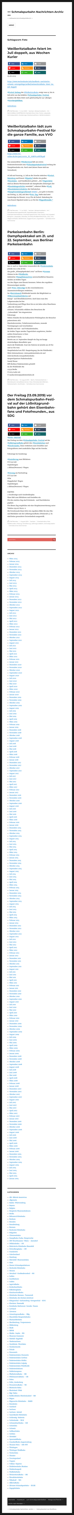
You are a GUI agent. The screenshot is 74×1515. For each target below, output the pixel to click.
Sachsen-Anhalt (15, 1412)
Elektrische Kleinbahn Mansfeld (21, 1246)
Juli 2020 (12, 678)
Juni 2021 (12, 648)
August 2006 (14, 1132)
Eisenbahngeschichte (17, 186)
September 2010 (15, 999)
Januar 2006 (14, 1151)
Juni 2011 (12, 975)
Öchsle (11, 1350)
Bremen (12, 1227)
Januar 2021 (13, 662)
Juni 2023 (13, 583)
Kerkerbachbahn (15, 1287)
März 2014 (13, 885)
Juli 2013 (12, 907)
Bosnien (12, 1222)
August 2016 (14, 806)
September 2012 (15, 934)
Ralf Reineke (14, 111)
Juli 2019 (12, 711)
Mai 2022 (12, 618)
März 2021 (13, 656)
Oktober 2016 (14, 801)
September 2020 (15, 673)
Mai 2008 (12, 1075)
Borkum (12, 1219)
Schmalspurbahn (12, 115)
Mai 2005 (12, 1173)
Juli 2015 (12, 841)
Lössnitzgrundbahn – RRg (19, 1314)
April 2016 (13, 817)
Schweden (13, 1426)
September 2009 (15, 1032)
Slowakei (12, 1437)
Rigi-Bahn (13, 1393)
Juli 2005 (12, 1168)
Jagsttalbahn (14, 1284)
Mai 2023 (12, 586)
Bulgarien (13, 1233)
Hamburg (13, 1257)
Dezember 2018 (15, 730)
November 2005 (15, 1157)
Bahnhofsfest (11, 113)
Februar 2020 (14, 692)
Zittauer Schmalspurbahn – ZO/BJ (22, 1485)
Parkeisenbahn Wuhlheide (19, 1366)
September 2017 (15, 771)
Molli (11, 1328)
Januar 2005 (14, 1179)
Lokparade (47, 113)
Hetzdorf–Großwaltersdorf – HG (21, 1273)
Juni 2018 (12, 746)
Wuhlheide (21, 384)
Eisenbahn (40, 212)
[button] (14, 63)
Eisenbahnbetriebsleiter (18, 189)
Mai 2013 (12, 912)
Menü (11, 25)
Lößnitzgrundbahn (16, 443)
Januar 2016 (13, 825)
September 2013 (15, 901)
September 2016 (15, 803)
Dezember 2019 (15, 697)
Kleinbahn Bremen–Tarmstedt (21, 1295)
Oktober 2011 (14, 964)
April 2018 (13, 752)
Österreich (13, 1352)
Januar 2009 (14, 1053)
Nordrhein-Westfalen (17, 1344)
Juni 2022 (13, 616)
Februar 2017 (14, 790)
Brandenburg (14, 1224)
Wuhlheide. (23, 274)
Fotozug (12, 473)
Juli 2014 (12, 874)
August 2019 (14, 708)
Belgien (12, 1208)
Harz (11, 1263)
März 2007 (13, 1113)
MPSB (11, 1330)
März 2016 (13, 820)
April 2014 (13, 882)
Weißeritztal (27, 162)
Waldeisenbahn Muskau (18, 1466)
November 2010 (15, 994)
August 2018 (14, 741)
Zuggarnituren (31, 218)
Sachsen (31, 111)
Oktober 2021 (14, 637)
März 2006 (13, 1146)
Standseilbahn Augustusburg (20, 1442)
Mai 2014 (12, 879)
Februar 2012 (14, 953)
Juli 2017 (12, 776)
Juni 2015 (12, 844)
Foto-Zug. (34, 194)
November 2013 (15, 896)
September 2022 (15, 608)
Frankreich (13, 1252)
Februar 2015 (14, 855)
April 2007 (13, 1111)
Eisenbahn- (13, 181)
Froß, (50, 186)
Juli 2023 (12, 580)
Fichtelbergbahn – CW (18, 1249)
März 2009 (13, 1048)
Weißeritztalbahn (44, 115)
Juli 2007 (12, 1102)
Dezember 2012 (15, 926)
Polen (11, 1379)
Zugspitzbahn (14, 1488)
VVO (52, 216)
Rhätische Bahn (15, 1388)
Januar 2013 (13, 923)
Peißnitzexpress (15, 1371)
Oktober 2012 (14, 931)
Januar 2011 (13, 988)
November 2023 (15, 569)
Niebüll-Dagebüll (16, 1339)
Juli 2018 (12, 743)
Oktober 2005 (14, 1159)
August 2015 (14, 839)
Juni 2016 (12, 811)
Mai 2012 (12, 945)
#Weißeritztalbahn (31, 92)
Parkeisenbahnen (41, 380)
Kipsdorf (29, 178)
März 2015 (13, 852)
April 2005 (13, 1176)
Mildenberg (13, 1325)
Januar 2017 (13, 792)
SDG (48, 216)
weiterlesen (11, 106)
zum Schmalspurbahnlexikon (36, 1500)
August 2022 (14, 610)
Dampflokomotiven (24, 277)
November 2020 (15, 667)
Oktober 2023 (14, 572)
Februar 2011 (14, 985)
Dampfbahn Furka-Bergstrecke (21, 1238)
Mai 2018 (12, 749)
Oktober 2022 (14, 605)
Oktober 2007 (14, 1094)
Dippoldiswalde (32, 212)
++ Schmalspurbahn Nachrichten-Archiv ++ (21, 1509)
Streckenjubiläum (33, 115)
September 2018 (15, 738)
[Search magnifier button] (54, 539)
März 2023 (13, 591)
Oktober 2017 (14, 768)
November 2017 (15, 765)
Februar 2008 (14, 1083)
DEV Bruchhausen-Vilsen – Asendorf (23, 1241)
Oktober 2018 (14, 735)
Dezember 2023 (15, 567)
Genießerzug (13, 459)
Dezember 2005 (15, 1154)
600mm (47, 271)
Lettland (12, 1309)
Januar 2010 (13, 1021)
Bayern (12, 1205)
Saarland (12, 1407)
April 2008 (13, 1078)
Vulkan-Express (15, 1464)
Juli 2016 (12, 809)
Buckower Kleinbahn (17, 1230)
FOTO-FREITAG (15, 438)
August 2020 (14, 676)
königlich (10, 216)
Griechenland (14, 1254)
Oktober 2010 (14, 996)
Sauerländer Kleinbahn (18, 1415)
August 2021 (14, 643)
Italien (11, 1282)
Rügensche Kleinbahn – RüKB (20, 1401)
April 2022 (13, 621)
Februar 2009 (14, 1051)
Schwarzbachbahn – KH (18, 1423)
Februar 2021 (14, 659)
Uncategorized (15, 1458)
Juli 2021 (12, 646)
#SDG (34, 192)
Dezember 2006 (15, 1121)
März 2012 (13, 950)
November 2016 (15, 798)
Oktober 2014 (14, 866)
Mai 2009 (13, 1043)
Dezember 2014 (15, 860)
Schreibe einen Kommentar (35, 384)
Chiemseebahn (15, 1235)
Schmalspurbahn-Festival (34, 440)
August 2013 (14, 904)
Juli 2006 (12, 1135)
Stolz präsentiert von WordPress (46, 1509)
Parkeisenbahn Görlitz (17, 1360)
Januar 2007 (13, 1119)
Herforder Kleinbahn (17, 1268)
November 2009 (15, 1026)
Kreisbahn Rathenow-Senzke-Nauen (23, 1306)
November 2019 (15, 700)
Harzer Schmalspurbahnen (19, 1265)
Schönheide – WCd (16, 1420)
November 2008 (15, 1059)
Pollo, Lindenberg (16, 1382)
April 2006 (13, 1143)
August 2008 (14, 1067)
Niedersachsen (15, 1341)
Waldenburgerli (15, 1469)
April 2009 (13, 1045)
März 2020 (13, 689)
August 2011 (13, 969)
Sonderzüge (23, 115)
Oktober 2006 (14, 1127)
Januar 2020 (14, 695)
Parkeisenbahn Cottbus (18, 1358)
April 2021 (13, 654)
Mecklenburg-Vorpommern (20, 1322)
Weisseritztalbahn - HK (42, 111)
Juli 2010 (12, 1005)
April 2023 (13, 589)
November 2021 (15, 635)
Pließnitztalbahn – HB (17, 1374)
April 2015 (13, 850)
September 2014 (15, 869)
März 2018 (13, 754)
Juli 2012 (12, 939)
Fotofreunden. (14, 446)
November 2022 (15, 602)
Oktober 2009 (14, 1029)
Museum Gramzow (16, 1336)
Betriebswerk (16, 293)
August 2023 (14, 578)
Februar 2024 (14, 561)
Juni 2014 (12, 877)
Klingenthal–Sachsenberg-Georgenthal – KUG (27, 1301)
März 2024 (13, 559)
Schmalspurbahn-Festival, (39, 95)
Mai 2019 (12, 716)
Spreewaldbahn (15, 1439)
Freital (41, 113)
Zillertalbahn (14, 1483)
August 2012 (14, 937)
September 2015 (15, 836)
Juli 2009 (12, 1037)
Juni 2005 (13, 1170)
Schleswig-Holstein (16, 1417)
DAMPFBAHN (20, 113)
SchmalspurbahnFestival (37, 165)
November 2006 (15, 1124)
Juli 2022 (12, 613)
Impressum (21, 1500)
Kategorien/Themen (54, 1500)
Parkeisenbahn (47, 266)
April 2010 (13, 1013)
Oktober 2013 (14, 898)
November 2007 (15, 1092)
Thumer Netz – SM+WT (18, 1445)
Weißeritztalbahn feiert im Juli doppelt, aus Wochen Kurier (29, 53)
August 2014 (14, 871)
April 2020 (13, 686)
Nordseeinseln (14, 1347)
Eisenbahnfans (30, 113)
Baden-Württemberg (17, 1203)
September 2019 (15, 705)
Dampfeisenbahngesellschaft (20, 192)
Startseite (11, 1500)
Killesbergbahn (15, 1290)
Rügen (11, 1398)
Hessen (12, 1271)
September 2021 (15, 640)
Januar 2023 (13, 597)
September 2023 (15, 575)
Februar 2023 (14, 594)
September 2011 (15, 966)
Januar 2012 (13, 956)
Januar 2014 (13, 890)
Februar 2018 (14, 757)
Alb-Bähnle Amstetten (18, 1197)
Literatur (12, 1311)
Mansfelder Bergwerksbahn (19, 1317)
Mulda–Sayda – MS (16, 1333)
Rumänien (13, 1404)
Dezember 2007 (15, 1089)
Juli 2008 (12, 1070)
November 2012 (15, 928)
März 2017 (13, 787)
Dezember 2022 (15, 599)
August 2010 (14, 1002)
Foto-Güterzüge (19, 288)
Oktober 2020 (14, 670)
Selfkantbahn (14, 1431)
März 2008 (13, 1081)
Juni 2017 (12, 779)
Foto (37, 113)
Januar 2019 (13, 727)
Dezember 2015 (15, 828)
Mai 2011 (12, 977)
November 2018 (15, 733)
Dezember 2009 (15, 1024)
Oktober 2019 (14, 703)
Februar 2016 (14, 822)
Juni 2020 (13, 681)
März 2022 (13, 624)
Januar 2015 (13, 858)
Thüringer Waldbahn (17, 1450)
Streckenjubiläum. (16, 100)
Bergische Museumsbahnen (20, 1211)
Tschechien (13, 1453)
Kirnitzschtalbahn (16, 1292)
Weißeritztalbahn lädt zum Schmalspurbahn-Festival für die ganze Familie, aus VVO (31, 130)
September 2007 (15, 1097)
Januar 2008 (14, 1086)
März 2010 (13, 1015)
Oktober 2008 (14, 1062)
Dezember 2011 (15, 958)
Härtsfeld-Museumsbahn (19, 1260)
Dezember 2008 (15, 1056)
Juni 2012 (12, 942)
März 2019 (13, 722)
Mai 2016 (12, 814)
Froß (47, 214)
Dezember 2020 (15, 665)
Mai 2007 (12, 1108)
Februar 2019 (14, 724)
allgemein (13, 1200)
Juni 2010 (12, 1007)
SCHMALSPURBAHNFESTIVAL (37, 216)
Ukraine (12, 1456)
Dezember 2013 (15, 893)
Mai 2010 (12, 1010)
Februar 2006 (14, 1149)
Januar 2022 (14, 629)
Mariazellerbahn (15, 1320)
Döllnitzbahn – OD (16, 1243)
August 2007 (14, 1100)
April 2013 (13, 915)
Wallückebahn (14, 1472)
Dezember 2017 (15, 763)
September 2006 (15, 1130)
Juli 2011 (12, 972)
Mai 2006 (13, 1140)
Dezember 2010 (15, 991)
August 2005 (14, 1165)
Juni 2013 (12, 909)
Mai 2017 (12, 782)
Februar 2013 (14, 920)
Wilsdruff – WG (15, 1480)
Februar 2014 (14, 888)
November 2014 (15, 863)
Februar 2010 (14, 1018)
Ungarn (12, 1461)
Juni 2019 (12, 714)
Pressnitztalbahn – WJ (18, 1385)
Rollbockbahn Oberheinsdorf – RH (22, 1396)
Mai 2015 (12, 847)
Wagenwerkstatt (12, 218)
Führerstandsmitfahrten (18, 296)
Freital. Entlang (15, 92)
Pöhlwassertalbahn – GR (18, 1377)
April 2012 (13, 947)
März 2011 (13, 983)
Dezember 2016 (15, 795)
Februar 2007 (14, 1116)
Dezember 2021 (15, 632)
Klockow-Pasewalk (16, 1303)
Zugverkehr (48, 181)
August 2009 (14, 1034)
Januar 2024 (14, 564)
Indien (11, 1276)
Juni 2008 (13, 1072)
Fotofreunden (11, 523)
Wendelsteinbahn (16, 1477)
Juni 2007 (13, 1105)
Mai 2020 (12, 684)
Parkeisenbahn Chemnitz (19, 1355)
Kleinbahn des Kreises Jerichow (21, 1298)
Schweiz (12, 1428)
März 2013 (13, 917)
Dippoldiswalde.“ (46, 200)
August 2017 (14, 773)
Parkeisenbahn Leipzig (18, 1363)
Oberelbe (24, 216)
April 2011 (13, 980)
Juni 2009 (13, 1040)
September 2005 (15, 1162)
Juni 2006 (13, 1138)
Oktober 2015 (14, 833)
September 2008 (15, 1064)
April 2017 (13, 784)
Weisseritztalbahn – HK (18, 1475)
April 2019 (13, 719)
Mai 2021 (12, 651)
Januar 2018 (13, 760)
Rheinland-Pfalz (15, 1390)
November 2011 (15, 961)
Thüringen (13, 1447)
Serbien (12, 1434)
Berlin (33, 380)
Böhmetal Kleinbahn (17, 1216)
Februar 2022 (14, 627)
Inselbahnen (14, 1279)
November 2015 (15, 830)
